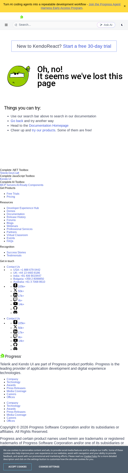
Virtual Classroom (17, 235)
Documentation (16, 214)
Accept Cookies (17, 466)
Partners (12, 232)
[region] (64, 459)
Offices (11, 397)
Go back (17, 121)
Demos (11, 211)
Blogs (10, 223)
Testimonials (14, 255)
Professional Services (19, 229)
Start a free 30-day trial (87, 46)
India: (27, 275)
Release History (16, 217)
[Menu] (6, 25)
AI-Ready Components (29, 185)
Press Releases (16, 388)
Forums (11, 220)
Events (11, 238)
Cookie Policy (90, 456)
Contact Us (13, 266)
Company (12, 379)
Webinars (12, 226)
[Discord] (15, 312)
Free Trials (13, 193)
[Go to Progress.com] (11, 357)
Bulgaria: (28, 278)
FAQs (10, 241)
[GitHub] (15, 309)
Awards (11, 385)
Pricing (11, 196)
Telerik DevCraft (9, 173)
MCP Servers (8, 185)
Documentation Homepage (48, 125)
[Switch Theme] (122, 25)
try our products (43, 130)
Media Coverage (16, 391)
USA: (26, 269)
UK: (26, 272)
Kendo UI (5, 179)
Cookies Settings (49, 466)
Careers (11, 394)
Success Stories (16, 252)
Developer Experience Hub (23, 208)
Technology (13, 382)
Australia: (29, 281)
